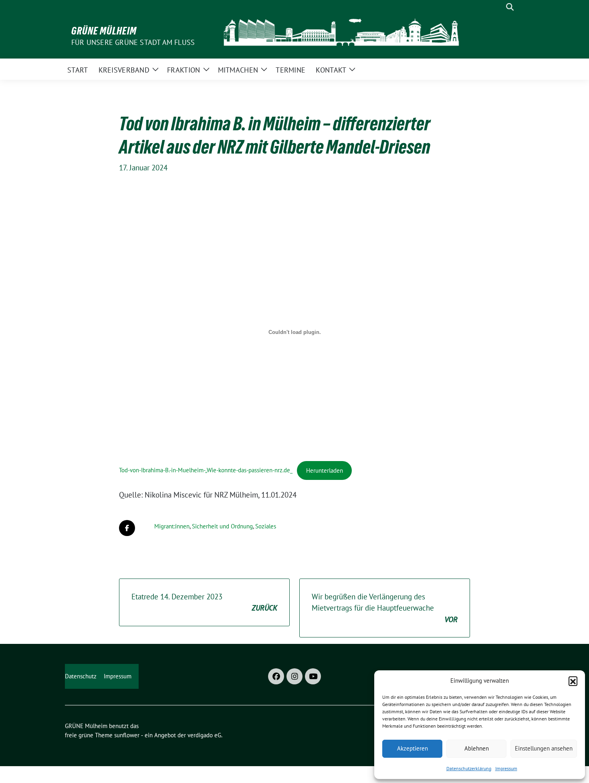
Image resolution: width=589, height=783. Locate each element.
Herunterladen (324, 470)
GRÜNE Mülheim (104, 31)
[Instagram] (294, 676)
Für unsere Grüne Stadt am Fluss (133, 42)
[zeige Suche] (510, 7)
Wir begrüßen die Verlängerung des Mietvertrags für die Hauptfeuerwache (385, 608)
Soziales (265, 526)
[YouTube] (313, 676)
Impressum (506, 768)
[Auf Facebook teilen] (127, 528)
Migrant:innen (172, 526)
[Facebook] (276, 676)
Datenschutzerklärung (468, 768)
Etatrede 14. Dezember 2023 (204, 602)
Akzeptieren (412, 748)
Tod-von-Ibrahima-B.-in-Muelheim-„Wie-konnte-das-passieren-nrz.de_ (205, 470)
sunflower (126, 735)
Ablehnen (476, 748)
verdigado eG (204, 735)
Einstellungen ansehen (544, 748)
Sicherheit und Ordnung (222, 526)
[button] (573, 681)
